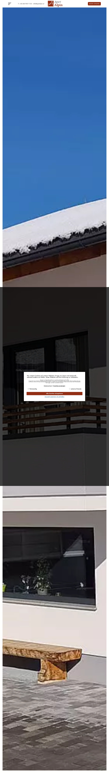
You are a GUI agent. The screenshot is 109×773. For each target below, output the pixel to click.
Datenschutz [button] (48, 386)
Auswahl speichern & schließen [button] (54, 397)
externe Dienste (76, 389)
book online (94, 4)
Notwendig (33, 389)
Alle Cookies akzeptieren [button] (54, 393)
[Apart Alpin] (54, 7)
